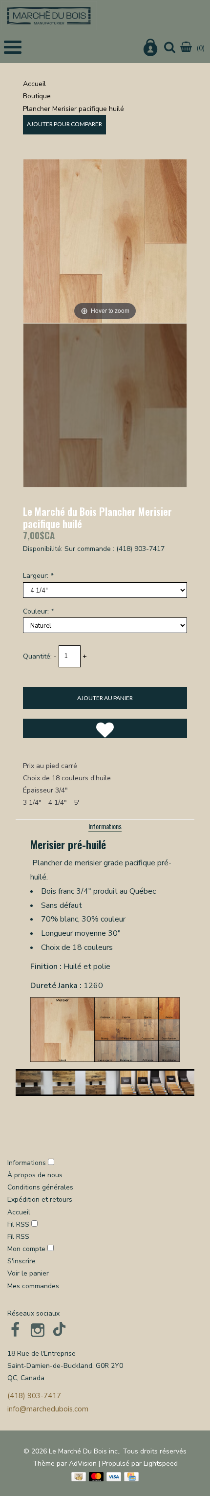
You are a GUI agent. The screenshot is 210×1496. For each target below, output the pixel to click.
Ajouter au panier (105, 698)
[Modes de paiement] (78, 1476)
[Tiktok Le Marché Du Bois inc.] (60, 1330)
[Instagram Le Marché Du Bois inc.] (37, 1330)
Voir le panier (28, 1273)
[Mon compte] (150, 49)
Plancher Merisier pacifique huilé (73, 108)
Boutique (37, 96)
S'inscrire (21, 1261)
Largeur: (38, 575)
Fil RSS (18, 1224)
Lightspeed (161, 1463)
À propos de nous (35, 1175)
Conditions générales (40, 1187)
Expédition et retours (39, 1199)
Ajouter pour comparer (64, 124)
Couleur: (38, 611)
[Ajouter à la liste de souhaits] (105, 728)
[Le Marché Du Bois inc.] (49, 15)
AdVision (83, 1463)
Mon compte (27, 1249)
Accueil (34, 83)
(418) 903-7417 (34, 1396)
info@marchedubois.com (47, 1409)
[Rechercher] (169, 48)
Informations (105, 826)
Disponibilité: (43, 548)
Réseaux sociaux (33, 1313)
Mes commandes (33, 1286)
